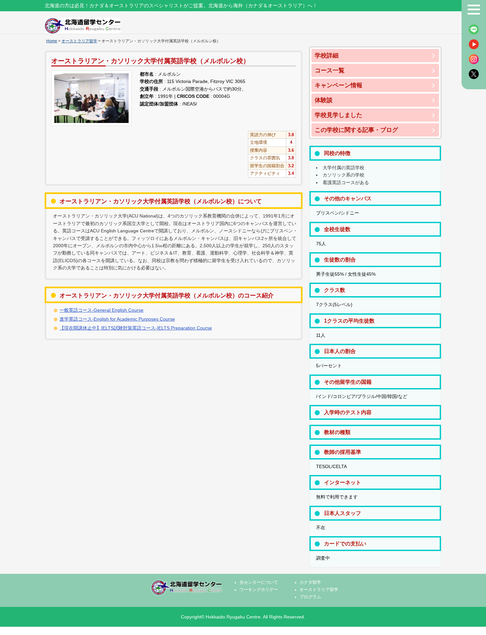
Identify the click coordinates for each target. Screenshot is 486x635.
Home (51, 41)
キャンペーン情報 (338, 85)
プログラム (310, 597)
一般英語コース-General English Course (101, 310)
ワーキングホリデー (258, 589)
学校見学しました (338, 115)
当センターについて (258, 582)
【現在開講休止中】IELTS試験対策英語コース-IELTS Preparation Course (136, 328)
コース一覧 (329, 70)
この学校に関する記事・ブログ (356, 130)
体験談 (324, 100)
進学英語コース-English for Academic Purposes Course (117, 319)
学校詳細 (327, 55)
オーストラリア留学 (79, 41)
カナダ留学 (310, 582)
